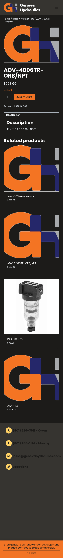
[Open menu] (56, 7)
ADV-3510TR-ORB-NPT (21, 196)
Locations (20, 467)
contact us (24, 547)
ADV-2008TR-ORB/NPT (21, 263)
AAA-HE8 (13, 406)
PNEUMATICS (20, 106)
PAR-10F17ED (15, 339)
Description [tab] (13, 115)
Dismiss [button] (31, 553)
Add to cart (24, 97)
